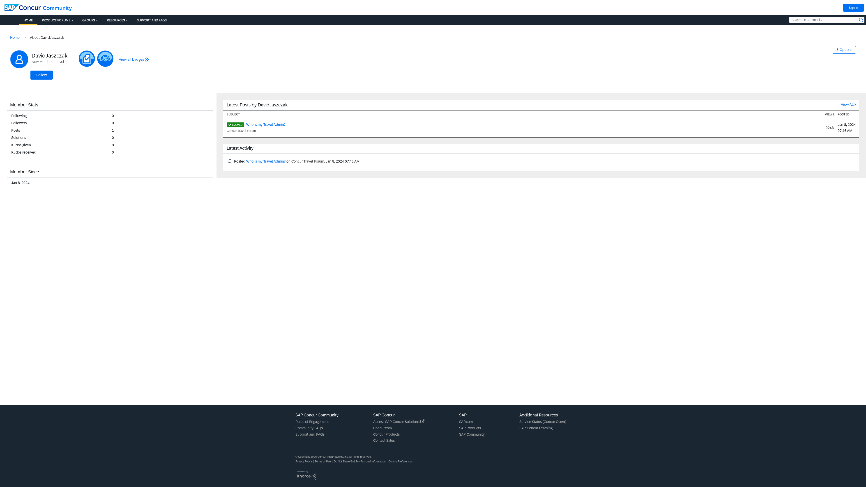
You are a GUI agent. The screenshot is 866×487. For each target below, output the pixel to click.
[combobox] (826, 20)
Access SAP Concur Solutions (396, 422)
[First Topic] (87, 59)
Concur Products (386, 434)
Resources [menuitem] (116, 20)
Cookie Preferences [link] (401, 461)
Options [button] (846, 50)
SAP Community (472, 434)
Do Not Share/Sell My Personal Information (360, 461)
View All (847, 104)
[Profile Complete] (105, 59)
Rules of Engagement (312, 422)
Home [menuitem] (28, 20)
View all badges (131, 59)
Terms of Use (323, 461)
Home (15, 37)
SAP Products (470, 428)
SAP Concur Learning (536, 428)
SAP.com (466, 422)
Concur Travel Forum (241, 131)
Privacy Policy (303, 461)
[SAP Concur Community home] (23, 7)
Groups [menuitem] (88, 20)
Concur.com (382, 428)
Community (57, 8)
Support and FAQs (310, 434)
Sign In (853, 7)
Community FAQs (309, 428)
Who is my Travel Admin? (266, 124)
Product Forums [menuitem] (56, 20)
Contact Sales (384, 440)
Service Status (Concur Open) (542, 422)
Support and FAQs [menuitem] (152, 20)
